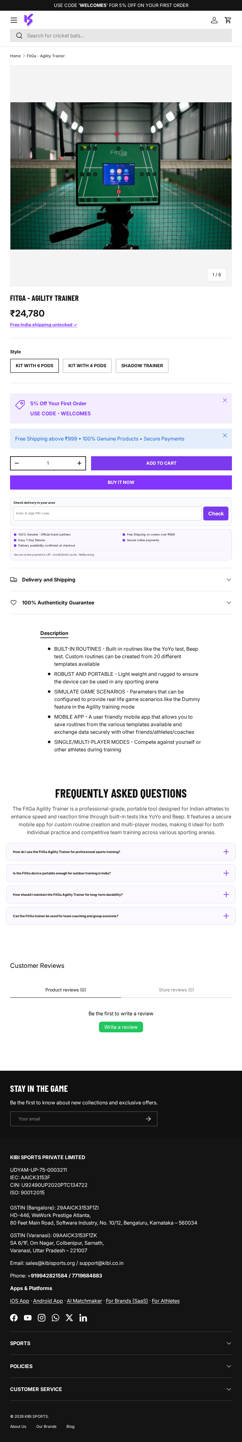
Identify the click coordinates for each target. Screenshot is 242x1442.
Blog (70, 1426)
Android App (48, 1301)
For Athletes (166, 1301)
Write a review (121, 1027)
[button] (228, 20)
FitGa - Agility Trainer (46, 55)
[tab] (54, 633)
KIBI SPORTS (36, 1416)
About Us (18, 1426)
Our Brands (46, 1426)
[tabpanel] (121, 699)
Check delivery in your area (34, 502)
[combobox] (121, 35)
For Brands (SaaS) (127, 1301)
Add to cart (161, 463)
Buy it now (121, 482)
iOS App (19, 1301)
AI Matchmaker (84, 1301)
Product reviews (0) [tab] (65, 989)
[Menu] (14, 20)
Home (15, 55)
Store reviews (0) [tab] (176, 989)
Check (216, 513)
